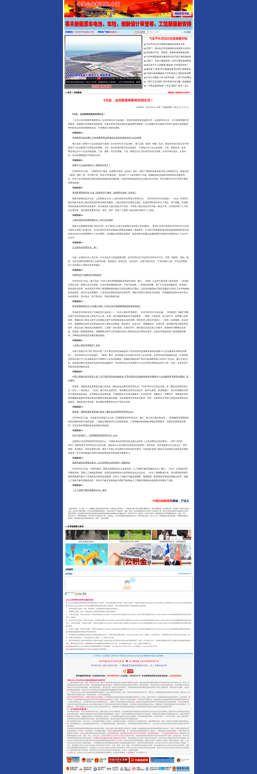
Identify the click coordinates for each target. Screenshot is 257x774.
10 (121, 78)
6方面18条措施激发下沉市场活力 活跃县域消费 (168, 73)
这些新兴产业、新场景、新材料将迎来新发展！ (168, 52)
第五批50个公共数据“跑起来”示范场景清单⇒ (167, 65)
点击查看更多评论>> (184, 574)
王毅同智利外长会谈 (172, 552)
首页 (69, 92)
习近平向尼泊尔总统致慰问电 (168, 38)
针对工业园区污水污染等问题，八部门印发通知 (168, 77)
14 (135, 78)
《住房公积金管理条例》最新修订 (129, 552)
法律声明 (114, 656)
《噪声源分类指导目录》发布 (86, 552)
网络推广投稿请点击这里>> (179, 92)
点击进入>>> (114, 32)
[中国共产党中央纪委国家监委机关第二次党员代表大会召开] (128, 26)
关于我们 (97, 656)
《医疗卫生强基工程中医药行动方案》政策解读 (168, 81)
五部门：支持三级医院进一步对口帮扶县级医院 (168, 61)
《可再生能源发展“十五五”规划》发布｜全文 (167, 86)
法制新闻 (78, 92)
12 (128, 78)
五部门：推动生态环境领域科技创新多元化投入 (168, 48)
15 (139, 78)
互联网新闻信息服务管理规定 (106, 609)
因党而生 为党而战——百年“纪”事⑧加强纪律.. (96, 82)
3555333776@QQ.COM (84, 32)
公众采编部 (106, 656)
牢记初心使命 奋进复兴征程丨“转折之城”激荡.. (134, 82)
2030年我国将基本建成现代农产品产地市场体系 (168, 56)
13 (131, 78)
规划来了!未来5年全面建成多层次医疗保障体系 (168, 69)
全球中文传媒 (86, 8)
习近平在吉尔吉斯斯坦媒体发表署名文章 (165, 44)
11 (124, 78)
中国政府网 (167, 107)
